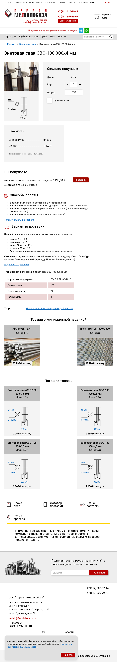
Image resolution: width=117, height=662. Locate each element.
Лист (52, 36)
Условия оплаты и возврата (19, 219)
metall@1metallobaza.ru (35, 22)
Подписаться (99, 573)
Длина (50, 77)
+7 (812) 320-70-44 (97, 592)
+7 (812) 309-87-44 (97, 588)
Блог (42, 632)
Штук (50, 84)
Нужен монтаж (61, 100)
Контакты (50, 2)
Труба (44, 36)
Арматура (11, 36)
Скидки (62, 2)
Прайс (72, 2)
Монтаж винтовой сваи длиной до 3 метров (49, 308)
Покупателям (85, 2)
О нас (39, 2)
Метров (51, 92)
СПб (7, 2)
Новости (68, 632)
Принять (67, 655)
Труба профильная (28, 36)
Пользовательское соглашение (93, 656)
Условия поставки (22, 2)
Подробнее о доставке (16, 264)
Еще (60, 36)
